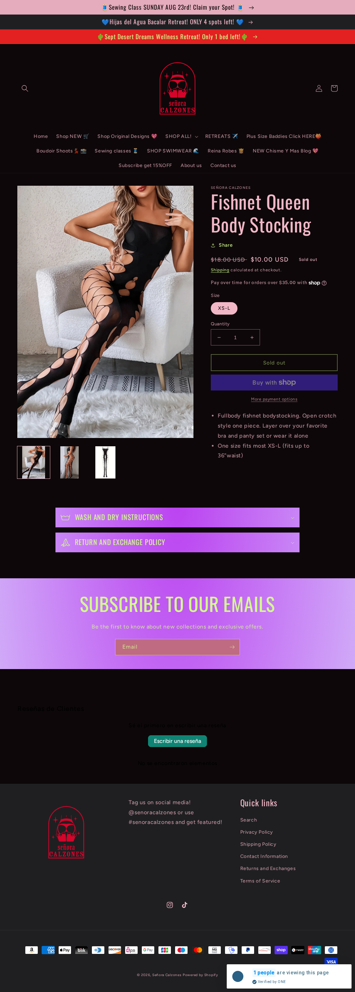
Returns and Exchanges (268, 868)
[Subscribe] (232, 647)
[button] (25, 88)
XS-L (224, 308)
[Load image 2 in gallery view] (69, 462)
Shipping (220, 269)
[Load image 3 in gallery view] (105, 462)
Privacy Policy (256, 832)
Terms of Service (260, 881)
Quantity (220, 323)
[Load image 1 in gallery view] (33, 462)
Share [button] (226, 245)
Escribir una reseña (177, 741)
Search (248, 820)
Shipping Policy (258, 844)
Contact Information (264, 856)
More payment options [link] (274, 399)
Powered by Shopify (200, 975)
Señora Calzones (167, 975)
